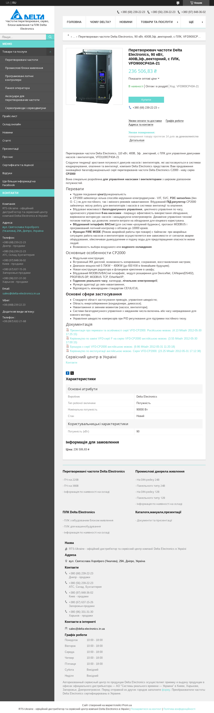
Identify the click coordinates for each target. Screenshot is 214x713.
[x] (72, 373)
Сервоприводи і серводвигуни (25, 108)
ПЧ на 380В (71, 486)
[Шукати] (50, 37)
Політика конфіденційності (179, 709)
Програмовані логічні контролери (19, 78)
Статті (7, 140)
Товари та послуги (15, 51)
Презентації (11, 149)
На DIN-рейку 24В (148, 479)
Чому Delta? (100, 22)
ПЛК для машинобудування (82, 526)
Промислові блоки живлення (24, 68)
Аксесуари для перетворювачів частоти (22, 98)
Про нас (8, 157)
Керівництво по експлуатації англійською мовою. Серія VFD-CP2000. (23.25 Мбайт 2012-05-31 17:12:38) (135, 351)
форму (166, 689)
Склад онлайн (12, 124)
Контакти (71, 362)
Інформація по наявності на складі (87, 492)
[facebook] (67, 373)
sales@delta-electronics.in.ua (21, 293)
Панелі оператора (17, 88)
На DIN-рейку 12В (148, 492)
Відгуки (7, 173)
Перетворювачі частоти (21, 60)
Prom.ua (127, 705)
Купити (146, 99)
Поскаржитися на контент (146, 709)
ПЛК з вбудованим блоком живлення (88, 520)
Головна (74, 22)
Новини (8, 132)
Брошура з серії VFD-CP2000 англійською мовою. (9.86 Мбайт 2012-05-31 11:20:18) (122, 346)
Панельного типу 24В (151, 486)
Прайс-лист (10, 116)
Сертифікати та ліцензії (18, 165)
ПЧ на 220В (71, 479)
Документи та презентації (154, 520)
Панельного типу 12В (151, 498)
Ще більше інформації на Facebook (19, 183)
